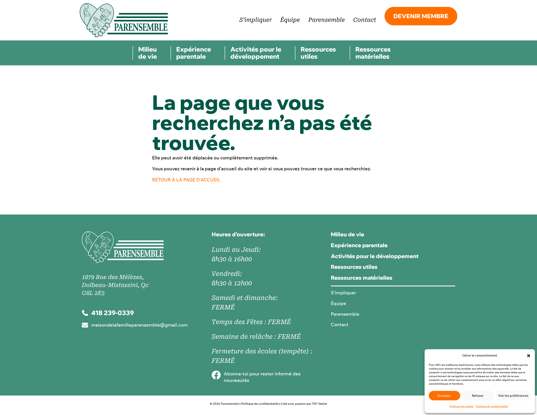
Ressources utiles (318, 53)
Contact (364, 20)
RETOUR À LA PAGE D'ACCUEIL (186, 180)
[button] (529, 356)
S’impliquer (255, 20)
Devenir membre (421, 16)
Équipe (290, 20)
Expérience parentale (193, 53)
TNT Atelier (319, 404)
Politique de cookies (462, 406)
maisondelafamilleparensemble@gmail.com (139, 325)
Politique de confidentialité (492, 406)
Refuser (478, 396)
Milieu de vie (147, 53)
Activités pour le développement (255, 53)
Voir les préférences (513, 396)
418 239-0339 (112, 313)
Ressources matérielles (373, 53)
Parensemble (326, 20)
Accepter (444, 396)
